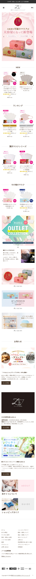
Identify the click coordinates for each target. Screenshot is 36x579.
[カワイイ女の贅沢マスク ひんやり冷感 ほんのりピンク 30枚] (10, 117)
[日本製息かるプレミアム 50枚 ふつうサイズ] (26, 196)
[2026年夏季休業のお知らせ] (18, 402)
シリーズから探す (6, 540)
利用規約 (20, 547)
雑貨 (2, 542)
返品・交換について (23, 535)
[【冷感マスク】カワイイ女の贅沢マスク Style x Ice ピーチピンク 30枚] (26, 117)
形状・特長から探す (6, 537)
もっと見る (6, 383)
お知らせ (20, 540)
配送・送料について (23, 532)
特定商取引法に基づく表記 (25, 542)
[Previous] (4, 36)
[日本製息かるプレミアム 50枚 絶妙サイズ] (10, 196)
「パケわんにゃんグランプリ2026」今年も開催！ (14, 372)
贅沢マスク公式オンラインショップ (20, 575)
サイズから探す (5, 535)
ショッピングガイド (23, 530)
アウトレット (4, 544)
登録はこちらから (6, 556)
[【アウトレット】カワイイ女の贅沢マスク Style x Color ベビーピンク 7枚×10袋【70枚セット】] (10, 78)
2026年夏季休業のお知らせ (8, 417)
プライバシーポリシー (24, 544)
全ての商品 (4, 532)
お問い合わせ (4, 547)
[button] (7, 94)
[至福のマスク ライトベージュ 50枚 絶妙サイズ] (26, 78)
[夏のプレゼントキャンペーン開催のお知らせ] (18, 447)
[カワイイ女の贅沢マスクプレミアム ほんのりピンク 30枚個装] (26, 157)
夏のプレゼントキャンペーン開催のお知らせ (13, 462)
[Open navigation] (3, 8)
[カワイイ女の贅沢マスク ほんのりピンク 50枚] (10, 157)
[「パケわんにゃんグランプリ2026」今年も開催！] (18, 358)
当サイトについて (22, 537)
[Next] (32, 36)
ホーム (3, 530)
